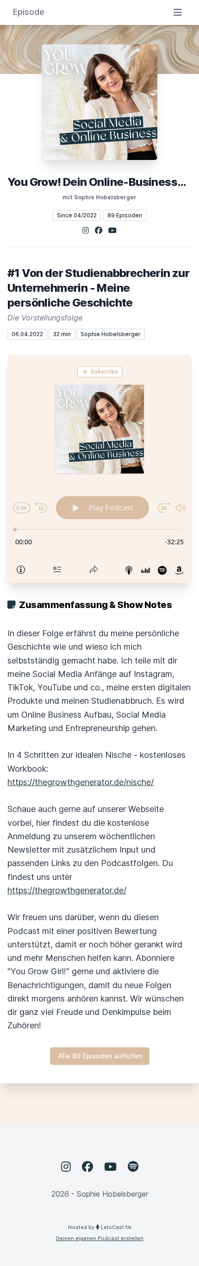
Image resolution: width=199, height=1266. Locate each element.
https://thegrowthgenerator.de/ (66, 890)
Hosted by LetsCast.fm (99, 1227)
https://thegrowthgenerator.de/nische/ (80, 782)
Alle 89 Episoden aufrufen (100, 1056)
